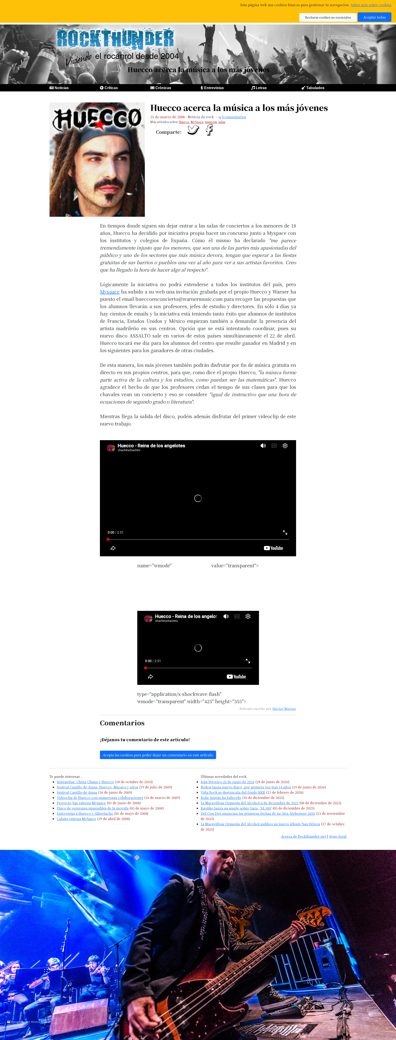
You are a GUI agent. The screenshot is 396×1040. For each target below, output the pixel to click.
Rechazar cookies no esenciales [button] (328, 17)
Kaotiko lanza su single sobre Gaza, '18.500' (236, 808)
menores (211, 122)
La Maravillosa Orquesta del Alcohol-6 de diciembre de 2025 (249, 802)
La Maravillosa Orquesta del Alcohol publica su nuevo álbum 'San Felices (260, 823)
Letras (261, 88)
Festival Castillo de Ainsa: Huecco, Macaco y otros (97, 787)
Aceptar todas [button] (374, 17)
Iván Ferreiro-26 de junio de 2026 (227, 781)
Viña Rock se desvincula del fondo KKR (233, 792)
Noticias (62, 88)
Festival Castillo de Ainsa (77, 792)
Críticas (111, 88)
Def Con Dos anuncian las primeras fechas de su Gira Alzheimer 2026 (258, 813)
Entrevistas (214, 88)
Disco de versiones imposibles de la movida (93, 808)
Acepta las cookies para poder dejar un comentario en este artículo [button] (158, 754)
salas (221, 122)
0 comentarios (234, 116)
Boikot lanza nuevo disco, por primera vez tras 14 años (246, 787)
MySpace (197, 122)
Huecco (184, 122)
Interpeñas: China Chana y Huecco (85, 781)
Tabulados (315, 88)
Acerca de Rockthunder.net (303, 836)
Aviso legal (337, 836)
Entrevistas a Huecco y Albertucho (85, 813)
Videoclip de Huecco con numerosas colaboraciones (100, 797)
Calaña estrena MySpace (76, 818)
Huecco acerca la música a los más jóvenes (239, 107)
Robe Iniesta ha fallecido (221, 797)
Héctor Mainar (284, 708)
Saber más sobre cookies (371, 4)
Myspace (110, 291)
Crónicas (163, 88)
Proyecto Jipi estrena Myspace (81, 802)
